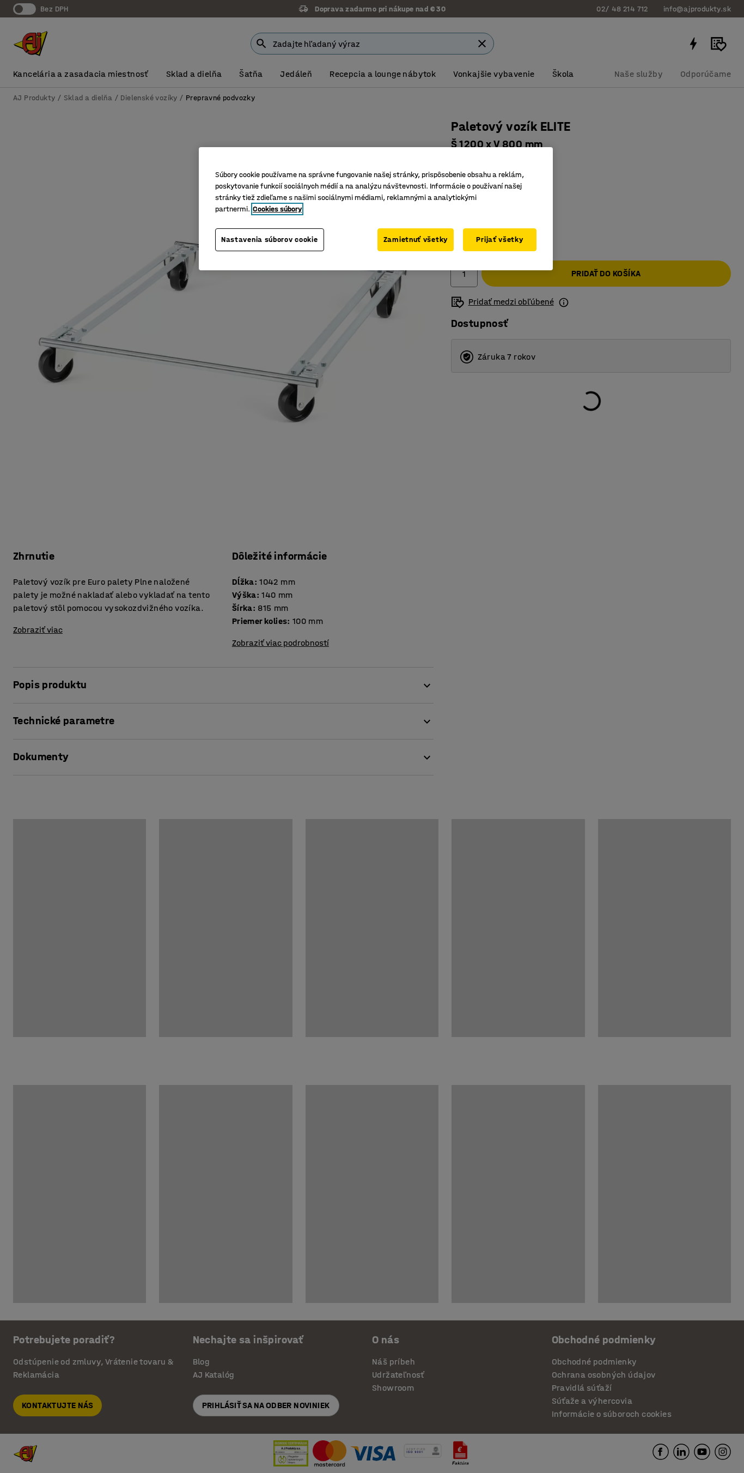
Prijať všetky (499, 239)
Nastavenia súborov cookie (269, 239)
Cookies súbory (277, 209)
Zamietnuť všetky (415, 239)
